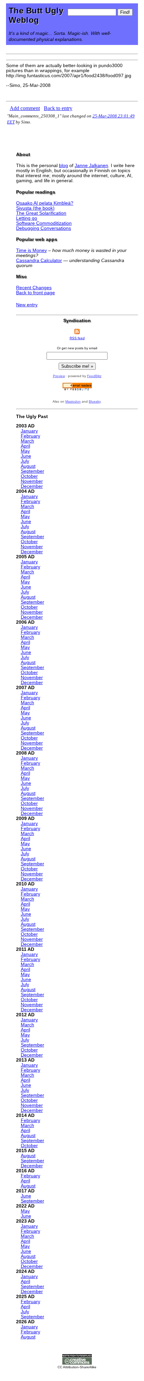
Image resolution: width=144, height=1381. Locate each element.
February (30, 436)
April (25, 446)
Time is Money (31, 250)
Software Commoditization (44, 223)
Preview (59, 376)
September (32, 471)
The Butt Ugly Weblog (36, 15)
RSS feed (77, 338)
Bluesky (94, 401)
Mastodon (73, 401)
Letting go (26, 218)
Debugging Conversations (43, 228)
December (32, 486)
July (25, 461)
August (28, 466)
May (25, 451)
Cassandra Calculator (39, 260)
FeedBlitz (94, 376)
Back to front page (35, 292)
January (29, 430)
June (26, 456)
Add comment (25, 108)
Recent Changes (34, 287)
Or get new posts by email (77, 348)
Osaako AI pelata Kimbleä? (44, 203)
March (27, 441)
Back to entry (58, 108)
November (32, 481)
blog (63, 165)
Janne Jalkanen (91, 165)
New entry (27, 304)
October (29, 476)
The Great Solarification (41, 213)
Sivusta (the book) (35, 208)
